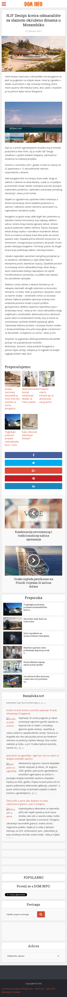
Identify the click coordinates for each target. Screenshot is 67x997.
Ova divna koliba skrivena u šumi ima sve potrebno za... (36, 679)
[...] (21, 743)
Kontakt (16, 992)
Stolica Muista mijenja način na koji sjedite (34, 663)
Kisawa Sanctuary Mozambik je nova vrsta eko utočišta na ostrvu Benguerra (12, 398)
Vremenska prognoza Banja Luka (17, 988)
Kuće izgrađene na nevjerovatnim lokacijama (36, 634)
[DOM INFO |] (33, 3)
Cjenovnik (50, 988)
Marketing (6, 992)
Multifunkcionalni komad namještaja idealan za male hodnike (30, 395)
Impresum (39, 988)
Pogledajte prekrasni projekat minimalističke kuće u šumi (12, 438)
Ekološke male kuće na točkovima (35, 620)
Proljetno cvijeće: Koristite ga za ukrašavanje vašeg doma (46, 395)
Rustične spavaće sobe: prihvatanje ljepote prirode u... (37, 650)
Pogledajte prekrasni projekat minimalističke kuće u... (35, 607)
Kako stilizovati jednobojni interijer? (29, 435)
